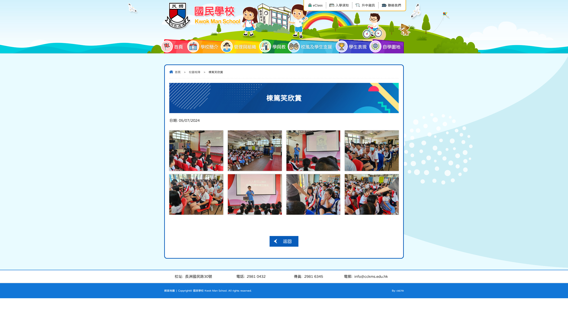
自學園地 (391, 46)
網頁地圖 (169, 290)
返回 (287, 241)
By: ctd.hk (398, 290)
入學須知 (342, 5)
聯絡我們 (394, 5)
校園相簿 (194, 72)
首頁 (178, 46)
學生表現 (358, 46)
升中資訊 (368, 5)
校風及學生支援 (316, 46)
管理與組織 (245, 46)
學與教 (279, 46)
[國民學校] (203, 16)
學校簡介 (209, 46)
